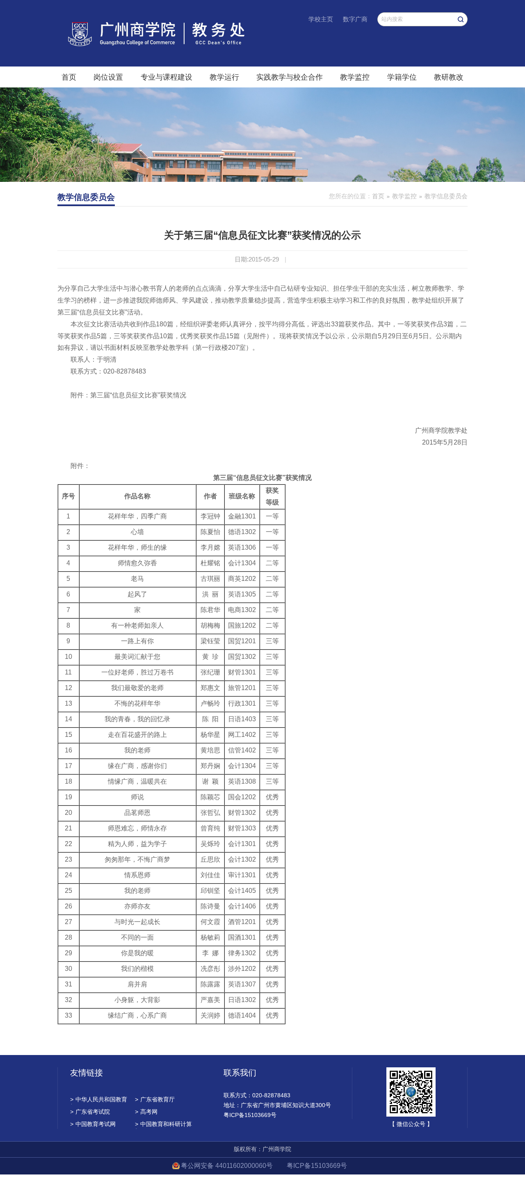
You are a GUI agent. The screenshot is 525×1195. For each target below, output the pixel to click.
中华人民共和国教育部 (98, 1100)
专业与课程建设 (166, 77)
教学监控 (355, 77)
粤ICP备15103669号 (317, 1165)
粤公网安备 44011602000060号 (227, 1165)
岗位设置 (108, 77)
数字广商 (355, 19)
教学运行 (224, 77)
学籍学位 (402, 77)
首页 (69, 77)
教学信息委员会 (446, 196)
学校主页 (320, 19)
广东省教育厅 (155, 1099)
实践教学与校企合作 (289, 77)
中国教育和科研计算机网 (163, 1125)
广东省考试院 (90, 1111)
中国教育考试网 (93, 1124)
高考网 (146, 1111)
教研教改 (448, 77)
